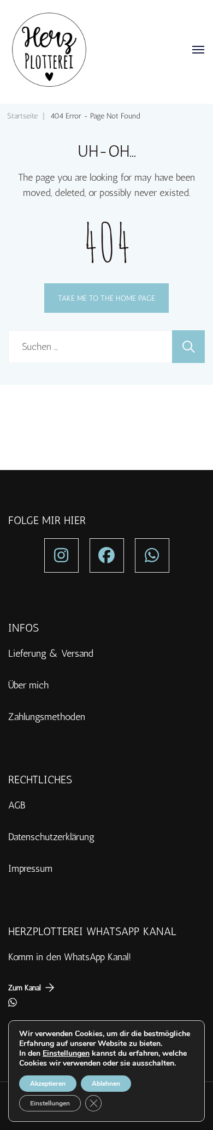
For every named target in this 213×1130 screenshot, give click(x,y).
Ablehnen (106, 1083)
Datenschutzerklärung (51, 837)
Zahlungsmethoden (46, 717)
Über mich (28, 685)
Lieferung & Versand (50, 653)
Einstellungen (66, 1053)
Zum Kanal (24, 987)
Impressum (30, 869)
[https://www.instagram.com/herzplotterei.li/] (61, 555)
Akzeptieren (48, 1083)
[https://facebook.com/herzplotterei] (107, 555)
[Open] (198, 49)
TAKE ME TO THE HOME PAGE (106, 298)
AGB (16, 805)
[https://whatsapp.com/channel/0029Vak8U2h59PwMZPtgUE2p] (152, 555)
